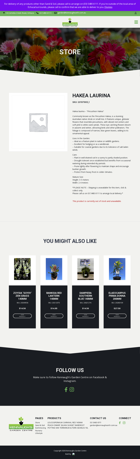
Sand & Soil (40, 425)
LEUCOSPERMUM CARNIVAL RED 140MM (65, 422)
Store (37, 422)
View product (22, 315)
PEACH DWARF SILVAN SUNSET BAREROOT (66, 425)
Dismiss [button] (108, 7)
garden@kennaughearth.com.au (103, 425)
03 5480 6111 (95, 422)
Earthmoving (40, 428)
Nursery (38, 430)
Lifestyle (39, 433)
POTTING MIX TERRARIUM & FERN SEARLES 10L (68, 428)
